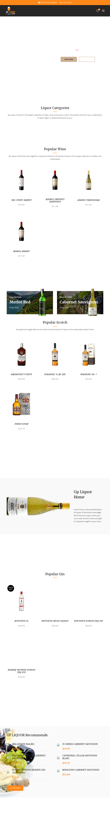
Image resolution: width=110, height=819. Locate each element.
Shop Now (13, 307)
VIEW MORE (68, 59)
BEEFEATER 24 (21, 621)
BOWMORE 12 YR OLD (54, 374)
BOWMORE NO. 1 (88, 374)
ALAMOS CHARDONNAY (88, 200)
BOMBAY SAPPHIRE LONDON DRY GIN (21, 671)
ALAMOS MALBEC (21, 251)
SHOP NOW (86, 59)
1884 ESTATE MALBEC (21, 200)
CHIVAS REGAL (21, 424)
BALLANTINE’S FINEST (21, 374)
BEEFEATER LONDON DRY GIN (88, 621)
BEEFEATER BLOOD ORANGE (55, 621)
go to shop (15, 788)
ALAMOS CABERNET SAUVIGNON (55, 200)
